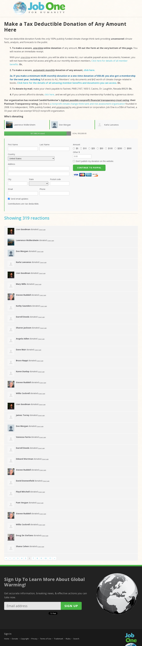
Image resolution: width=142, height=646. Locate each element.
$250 (120, 148)
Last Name (45, 144)
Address (11, 164)
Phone (42, 189)
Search (76, 638)
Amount (76, 144)
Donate (15, 638)
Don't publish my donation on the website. (95, 161)
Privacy (34, 638)
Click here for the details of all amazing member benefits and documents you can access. (67, 82)
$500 (129, 148)
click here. (89, 70)
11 (50, 558)
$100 (110, 148)
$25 (93, 148)
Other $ (76, 152)
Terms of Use (45, 638)
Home (6, 638)
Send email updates (19, 198)
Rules (68, 638)
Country (11, 154)
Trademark (59, 638)
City (9, 179)
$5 (77, 148)
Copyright (25, 638)
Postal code (55, 179)
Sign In (7, 633)
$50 (101, 148)
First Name (13, 144)
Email (10, 189)
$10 (85, 148)
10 (45, 558)
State (31, 179)
